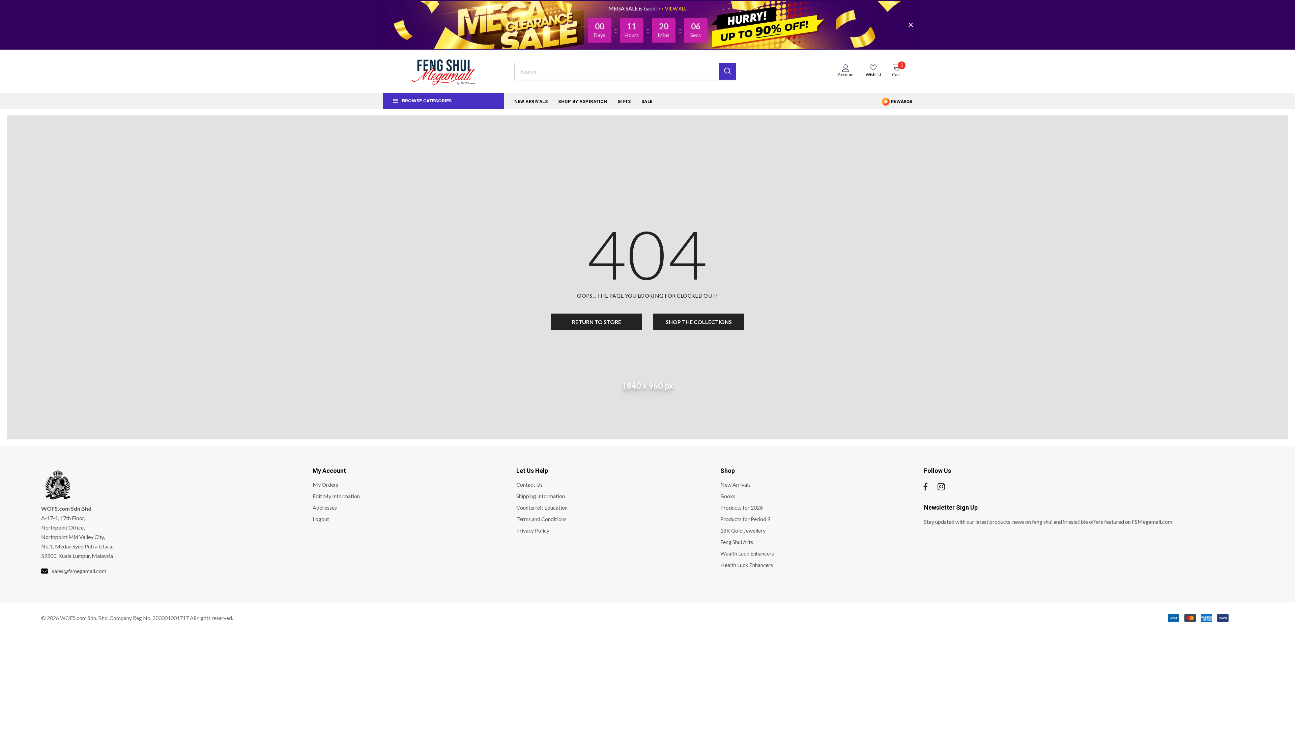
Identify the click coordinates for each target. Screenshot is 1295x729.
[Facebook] (925, 487)
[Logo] (443, 71)
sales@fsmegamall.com (79, 571)
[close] (910, 24)
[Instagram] (941, 487)
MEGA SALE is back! (633, 8)
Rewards (901, 102)
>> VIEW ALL (672, 8)
